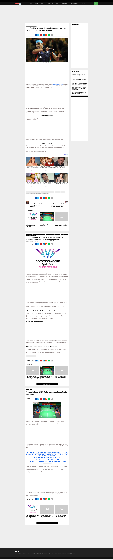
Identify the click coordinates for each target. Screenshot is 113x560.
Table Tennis (66, 234)
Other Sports (64, 3)
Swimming (62, 234)
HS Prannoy (42, 419)
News (49, 234)
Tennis (27, 235)
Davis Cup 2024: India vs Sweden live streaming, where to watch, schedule (61, 224)
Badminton (50, 3)
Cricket (36, 3)
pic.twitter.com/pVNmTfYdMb (47, 459)
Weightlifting (30, 235)
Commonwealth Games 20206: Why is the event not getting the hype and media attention (32, 378)
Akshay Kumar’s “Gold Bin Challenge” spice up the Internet (36, 205)
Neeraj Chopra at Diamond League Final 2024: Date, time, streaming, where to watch (79, 88)
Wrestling (34, 235)
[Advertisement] (56, 13)
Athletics (27, 234)
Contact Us (82, 3)
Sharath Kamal (38, 193)
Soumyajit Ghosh (45, 193)
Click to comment (47, 384)
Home (31, 3)
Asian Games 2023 (74, 3)
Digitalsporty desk (30, 32)
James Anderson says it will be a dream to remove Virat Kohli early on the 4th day (57, 205)
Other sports (52, 234)
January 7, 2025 (60, 461)
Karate (47, 234)
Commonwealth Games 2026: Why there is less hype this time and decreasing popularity (32, 224)
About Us (86, 557)
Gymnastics (40, 234)
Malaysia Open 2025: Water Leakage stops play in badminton (46, 224)
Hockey (56, 3)
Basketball (34, 234)
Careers (95, 557)
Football (42, 3)
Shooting (56, 234)
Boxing (37, 234)
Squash (59, 234)
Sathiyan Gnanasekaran (58, 84)
